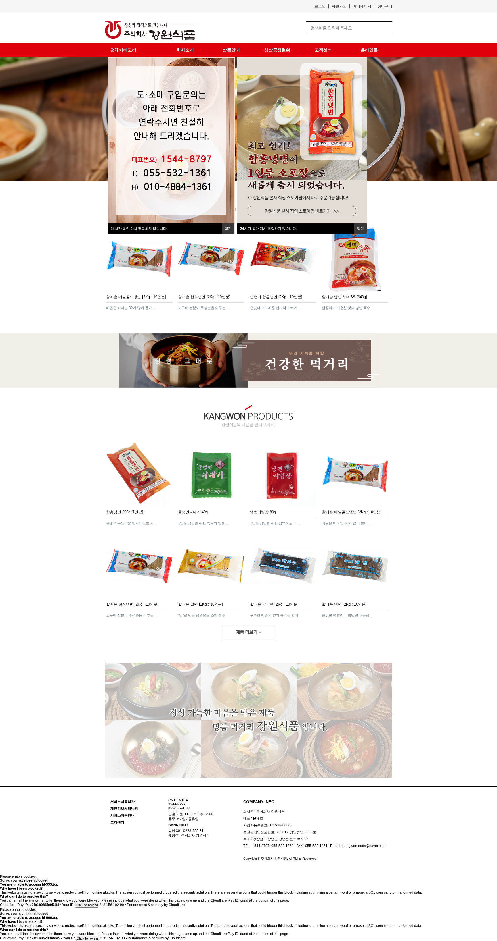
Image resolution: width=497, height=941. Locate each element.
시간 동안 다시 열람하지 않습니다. (139, 229)
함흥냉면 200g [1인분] (124, 512)
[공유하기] (167, 308)
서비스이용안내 (122, 815)
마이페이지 (362, 6)
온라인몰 (369, 49)
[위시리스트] (159, 308)
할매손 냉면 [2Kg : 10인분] (344, 604)
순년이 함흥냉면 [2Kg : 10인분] (276, 297)
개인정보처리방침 (124, 809)
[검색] (383, 27)
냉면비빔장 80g (263, 512)
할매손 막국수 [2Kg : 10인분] (274, 604)
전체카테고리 (123, 49)
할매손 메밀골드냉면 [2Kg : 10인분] (136, 297)
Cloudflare (177, 905)
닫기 (228, 229)
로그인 (320, 6)
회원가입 (339, 6)
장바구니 (384, 6)
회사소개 (185, 49)
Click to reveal (87, 905)
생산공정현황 (277, 49)
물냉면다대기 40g (193, 512)
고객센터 (323, 49)
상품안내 (231, 49)
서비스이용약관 (122, 802)
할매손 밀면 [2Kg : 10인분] (200, 604)
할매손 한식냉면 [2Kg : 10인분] (204, 297)
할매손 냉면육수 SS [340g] (344, 297)
